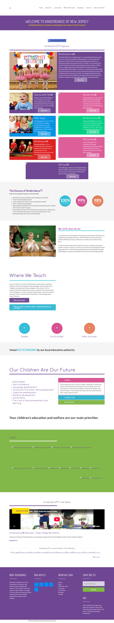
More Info (81, 80)
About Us (48, 8)
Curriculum (61, 588)
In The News (61, 590)
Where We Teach (69, 8)
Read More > (13, 540)
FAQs (60, 584)
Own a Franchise (99, 8)
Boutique (80, 8)
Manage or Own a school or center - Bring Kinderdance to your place (32, 307)
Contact (88, 8)
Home (41, 8)
